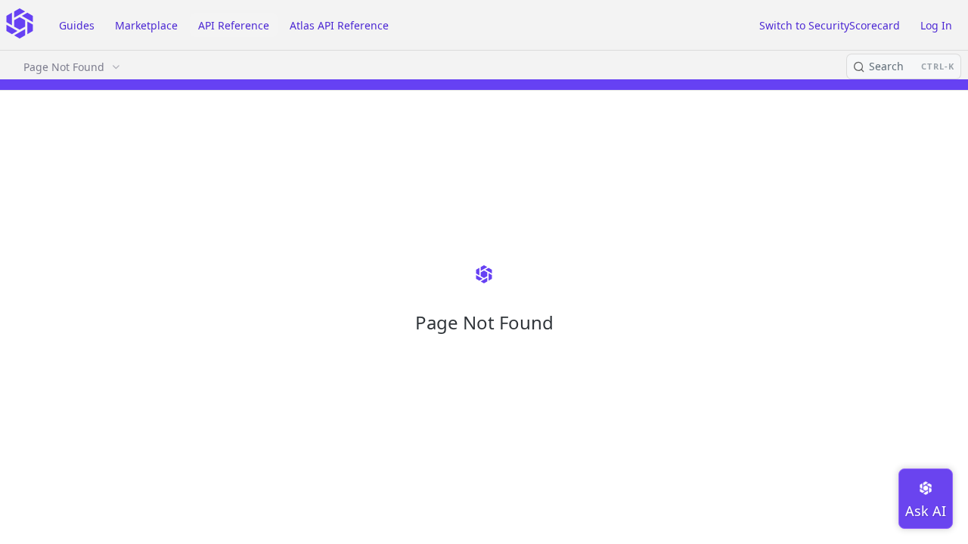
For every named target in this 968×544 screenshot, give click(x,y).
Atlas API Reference (339, 25)
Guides (77, 25)
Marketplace (146, 25)
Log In (936, 25)
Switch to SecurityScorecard (829, 25)
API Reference (233, 25)
